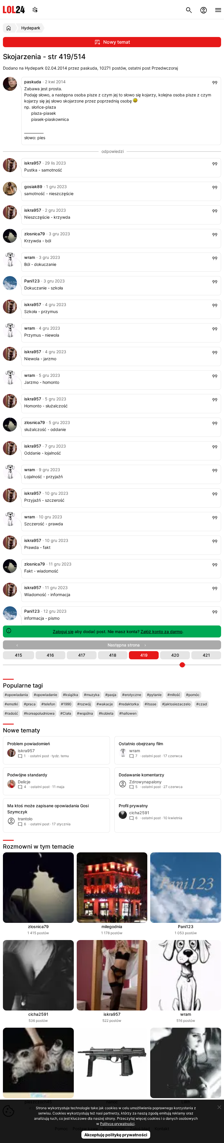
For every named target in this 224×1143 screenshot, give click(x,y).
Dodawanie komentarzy (141, 774)
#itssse (150, 704)
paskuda (32, 81)
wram (29, 257)
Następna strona (125, 644)
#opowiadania (16, 694)
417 (81, 655)
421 (206, 655)
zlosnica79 (34, 233)
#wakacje (105, 704)
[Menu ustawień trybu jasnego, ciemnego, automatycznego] (35, 9)
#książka (70, 694)
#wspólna (85, 713)
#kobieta (106, 713)
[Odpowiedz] (214, 82)
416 (50, 655)
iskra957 (32, 162)
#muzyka (91, 694)
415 (18, 655)
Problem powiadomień (28, 743)
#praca (30, 704)
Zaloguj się (63, 631)
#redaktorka (129, 704)
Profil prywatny (133, 805)
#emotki (11, 704)
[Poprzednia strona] (18, 644)
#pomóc (193, 694)
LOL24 (14, 9)
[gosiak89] (10, 194)
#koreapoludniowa (39, 713)
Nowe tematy (21, 730)
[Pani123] (10, 288)
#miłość (173, 694)
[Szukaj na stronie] (189, 9)
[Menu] (218, 9)
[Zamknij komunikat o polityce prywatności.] (219, 1107)
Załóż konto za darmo (161, 631)
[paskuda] (10, 89)
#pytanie (154, 694)
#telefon (48, 704)
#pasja (110, 694)
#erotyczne (131, 694)
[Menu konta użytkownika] (203, 9)
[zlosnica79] (10, 241)
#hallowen (127, 713)
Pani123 (32, 280)
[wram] (10, 264)
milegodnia (112, 926)
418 (112, 655)
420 (175, 655)
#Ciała (65, 713)
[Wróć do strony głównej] (9, 28)
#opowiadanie (45, 694)
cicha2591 (38, 1014)
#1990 (66, 704)
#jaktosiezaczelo (176, 704)
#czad (201, 704)
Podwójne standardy (27, 774)
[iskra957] (10, 170)
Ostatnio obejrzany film (141, 743)
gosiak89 (33, 186)
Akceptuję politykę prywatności (115, 1134)
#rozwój (84, 704)
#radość (11, 713)
